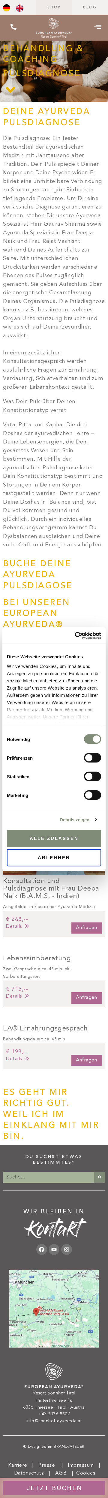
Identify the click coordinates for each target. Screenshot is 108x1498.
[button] (54, 924)
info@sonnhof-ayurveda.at (54, 1421)
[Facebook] (41, 1249)
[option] (21, 8)
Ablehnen (54, 857)
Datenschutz (29, 1473)
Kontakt (54, 1232)
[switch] (92, 758)
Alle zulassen (54, 838)
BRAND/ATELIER (69, 1447)
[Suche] (99, 1177)
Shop (54, 7)
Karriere (16, 1465)
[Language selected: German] (16, 7)
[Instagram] (66, 1249)
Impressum (81, 1465)
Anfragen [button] (86, 927)
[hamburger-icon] (98, 28)
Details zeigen (74, 819)
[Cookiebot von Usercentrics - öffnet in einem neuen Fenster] (76, 635)
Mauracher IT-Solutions (66, 1453)
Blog (90, 7)
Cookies (86, 1473)
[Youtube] (54, 1249)
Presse (46, 1465)
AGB (61, 1473)
